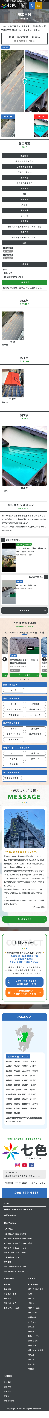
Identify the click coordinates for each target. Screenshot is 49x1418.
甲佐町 (9, 1080)
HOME (4, 26)
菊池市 (9, 1070)
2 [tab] (24, 679)
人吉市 (25, 1061)
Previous (4, 659)
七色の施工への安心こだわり (15, 1234)
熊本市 (9, 1061)
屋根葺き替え (35, 734)
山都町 (25, 1080)
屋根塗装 (37, 26)
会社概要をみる (25, 919)
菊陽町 (33, 1089)
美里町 (33, 1075)
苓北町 (17, 1113)
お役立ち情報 (9, 1401)
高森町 (9, 1103)
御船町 (25, 1108)
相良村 (17, 1103)
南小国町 (22, 1094)
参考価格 (7, 1262)
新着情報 (7, 1387)
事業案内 (7, 1284)
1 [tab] (20, 679)
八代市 (17, 1061)
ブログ (6, 1396)
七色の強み (8, 1229)
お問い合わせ (10, 1215)
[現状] (13, 325)
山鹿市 (33, 1066)
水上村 (33, 1099)
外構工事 (14, 758)
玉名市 (17, 1066)
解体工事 (35, 753)
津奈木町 (10, 1089)
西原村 (9, 1108)
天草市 (25, 1066)
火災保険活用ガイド (12, 1257)
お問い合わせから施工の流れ (15, 1266)
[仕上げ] (24, 456)
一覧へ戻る (24, 610)
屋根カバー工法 (14, 734)
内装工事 (14, 764)
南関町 (17, 1085)
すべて (13, 690)
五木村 (35, 1103)
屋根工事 (26, 26)
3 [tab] (28, 679)
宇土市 (17, 1070)
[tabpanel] (24, 657)
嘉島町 (9, 1113)
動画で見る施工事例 (35, 1289)
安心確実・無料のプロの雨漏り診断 (18, 1243)
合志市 (17, 1075)
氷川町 (9, 1085)
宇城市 (35, 1070)
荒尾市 (33, 1061)
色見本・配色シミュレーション (18, 1209)
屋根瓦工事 (14, 739)
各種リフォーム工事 (12, 1308)
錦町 (26, 1089)
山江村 (17, 1108)
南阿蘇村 (26, 1103)
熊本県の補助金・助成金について (17, 1271)
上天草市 (26, 1070)
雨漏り (30, 1294)
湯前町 (17, 1099)
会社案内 (7, 1382)
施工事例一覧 (33, 1284)
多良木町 (32, 1094)
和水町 (33, 1080)
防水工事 (35, 758)
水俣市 (9, 1066)
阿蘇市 (9, 1075)
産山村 (25, 1099)
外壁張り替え (35, 709)
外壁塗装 (35, 704)
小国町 (9, 1099)
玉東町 (17, 1080)
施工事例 (14, 26)
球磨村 (33, 1108)
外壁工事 (7, 1289)
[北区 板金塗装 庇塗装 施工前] (8, 128)
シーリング (35, 715)
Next (44, 659)
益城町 (25, 1075)
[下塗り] (13, 383)
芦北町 (25, 1085)
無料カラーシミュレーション (15, 1248)
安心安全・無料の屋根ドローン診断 (18, 1238)
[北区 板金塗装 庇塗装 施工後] (41, 128)
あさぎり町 (11, 1094)
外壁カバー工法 (14, 709)
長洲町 (33, 1085)
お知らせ (7, 1391)
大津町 (19, 1089)
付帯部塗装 (14, 715)
